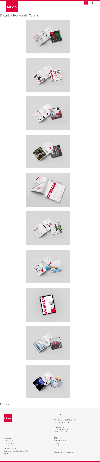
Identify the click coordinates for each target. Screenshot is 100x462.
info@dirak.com (59, 427)
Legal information (10, 448)
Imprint (6, 454)
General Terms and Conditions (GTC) (16, 451)
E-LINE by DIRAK (60, 440)
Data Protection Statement (13, 446)
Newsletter (8, 438)
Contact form (8, 440)
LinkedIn (57, 446)
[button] (92, 9)
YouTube (56, 443)
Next (8, 404)
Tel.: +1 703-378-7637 (61, 429)
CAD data (57, 438)
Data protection (9, 443)
